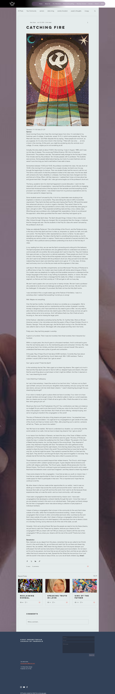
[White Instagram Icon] (21, 687)
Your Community (31, 11)
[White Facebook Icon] (27, 687)
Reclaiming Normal (27, 597)
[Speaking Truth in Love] (57, 586)
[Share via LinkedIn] (35, 561)
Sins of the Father (82, 597)
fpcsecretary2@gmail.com (27, 663)
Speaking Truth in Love (57, 597)
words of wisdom (62, 11)
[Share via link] (39, 561)
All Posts (20, 11)
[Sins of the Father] (85, 586)
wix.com (44, 693)
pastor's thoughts (76, 11)
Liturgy (87, 11)
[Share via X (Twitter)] (31, 561)
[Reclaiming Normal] (30, 586)
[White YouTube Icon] (24, 687)
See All (95, 576)
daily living (50, 11)
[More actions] (88, 22)
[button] (95, 11)
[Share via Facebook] (27, 561)
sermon (42, 11)
